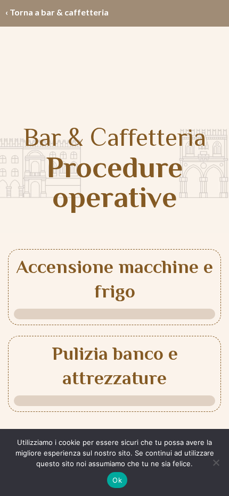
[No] (215, 462)
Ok (117, 480)
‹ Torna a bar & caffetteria (57, 12)
